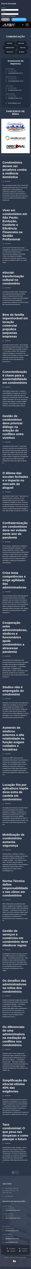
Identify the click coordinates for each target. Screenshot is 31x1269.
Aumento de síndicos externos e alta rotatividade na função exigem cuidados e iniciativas (13, 738)
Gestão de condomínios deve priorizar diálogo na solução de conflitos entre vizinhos (13, 426)
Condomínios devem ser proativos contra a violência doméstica (14, 170)
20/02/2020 (7, 698)
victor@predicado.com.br (15, 90)
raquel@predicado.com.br (15, 98)
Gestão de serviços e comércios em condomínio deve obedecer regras (15, 938)
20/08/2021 (7, 340)
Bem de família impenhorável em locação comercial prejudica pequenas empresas (15, 325)
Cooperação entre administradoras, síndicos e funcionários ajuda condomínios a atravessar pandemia (14, 637)
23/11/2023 (7, 243)
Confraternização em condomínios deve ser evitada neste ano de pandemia (15, 530)
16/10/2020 (7, 492)
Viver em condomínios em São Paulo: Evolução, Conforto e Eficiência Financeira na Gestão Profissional (14, 225)
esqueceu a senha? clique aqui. (8, 16)
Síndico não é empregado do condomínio (13, 690)
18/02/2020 (7, 753)
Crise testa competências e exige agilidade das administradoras (14, 580)
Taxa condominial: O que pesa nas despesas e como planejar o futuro (15, 1132)
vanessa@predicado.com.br (15, 81)
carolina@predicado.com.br (15, 73)
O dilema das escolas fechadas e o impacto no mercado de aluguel (15, 480)
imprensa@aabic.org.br (14, 103)
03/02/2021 (7, 442)
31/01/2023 (7, 287)
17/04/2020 (7, 591)
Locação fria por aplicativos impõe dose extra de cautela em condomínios (15, 792)
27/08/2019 (7, 803)
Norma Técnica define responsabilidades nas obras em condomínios (15, 888)
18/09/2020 (7, 541)
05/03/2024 (7, 181)
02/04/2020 (7, 656)
